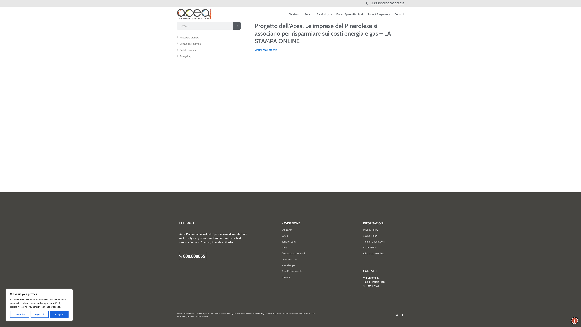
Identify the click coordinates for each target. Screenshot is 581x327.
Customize (20, 314)
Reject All (39, 314)
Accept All (59, 314)
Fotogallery (186, 56)
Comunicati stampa (190, 43)
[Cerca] (237, 26)
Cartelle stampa (188, 50)
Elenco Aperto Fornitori (349, 14)
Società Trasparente (378, 14)
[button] (574, 320)
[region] (39, 305)
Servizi (308, 14)
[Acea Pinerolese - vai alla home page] (194, 14)
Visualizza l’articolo (266, 49)
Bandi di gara (324, 14)
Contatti (399, 14)
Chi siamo (294, 14)
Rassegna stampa (189, 37)
